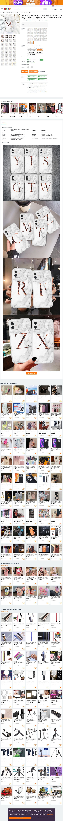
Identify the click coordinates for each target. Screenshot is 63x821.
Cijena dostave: (24, 64)
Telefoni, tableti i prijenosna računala (13, 12)
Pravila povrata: (22, 84)
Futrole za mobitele (32, 12)
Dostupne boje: (23, 29)
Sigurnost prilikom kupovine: (23, 77)
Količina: (22, 67)
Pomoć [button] (47, 6)
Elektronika (5, 12)
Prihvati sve (20, 817)
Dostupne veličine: (23, 46)
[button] (2, 8)
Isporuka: (23, 61)
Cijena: (23, 24)
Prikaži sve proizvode (4, 565)
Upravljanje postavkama (43, 817)
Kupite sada (25, 71)
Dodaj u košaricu (33, 71)
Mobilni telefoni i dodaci (24, 12)
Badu (1, 12)
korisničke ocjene (30, 20)
